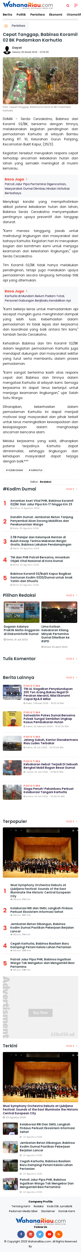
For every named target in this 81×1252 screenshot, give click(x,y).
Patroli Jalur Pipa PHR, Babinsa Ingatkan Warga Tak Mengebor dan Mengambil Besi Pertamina (42, 963)
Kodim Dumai (15, 470)
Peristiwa (37, 14)
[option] (21, 622)
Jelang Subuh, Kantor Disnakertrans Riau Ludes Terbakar (51, 741)
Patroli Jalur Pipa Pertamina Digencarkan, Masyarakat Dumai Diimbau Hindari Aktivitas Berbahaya (37, 188)
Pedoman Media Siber (23, 1211)
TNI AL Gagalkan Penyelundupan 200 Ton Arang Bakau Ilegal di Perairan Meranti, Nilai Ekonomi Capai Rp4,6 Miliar (48, 694)
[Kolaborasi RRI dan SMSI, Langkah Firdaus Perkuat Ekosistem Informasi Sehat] (10, 1129)
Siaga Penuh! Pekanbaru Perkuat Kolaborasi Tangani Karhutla (49, 790)
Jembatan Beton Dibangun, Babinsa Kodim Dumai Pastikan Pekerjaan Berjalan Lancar (42, 927)
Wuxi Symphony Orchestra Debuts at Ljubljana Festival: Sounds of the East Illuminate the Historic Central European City (40, 890)
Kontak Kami (67, 1211)
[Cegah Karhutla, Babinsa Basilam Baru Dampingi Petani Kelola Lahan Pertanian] (10, 1165)
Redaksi (39, 1206)
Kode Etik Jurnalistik (59, 1206)
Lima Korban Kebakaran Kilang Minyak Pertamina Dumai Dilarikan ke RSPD (55, 634)
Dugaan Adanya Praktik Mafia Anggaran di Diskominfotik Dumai (22, 630)
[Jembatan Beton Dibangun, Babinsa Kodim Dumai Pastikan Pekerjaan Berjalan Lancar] (10, 1147)
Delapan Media (42, 1246)
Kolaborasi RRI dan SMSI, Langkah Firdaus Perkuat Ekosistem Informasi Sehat (41, 910)
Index (71, 489)
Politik (21, 14)
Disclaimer (48, 1211)
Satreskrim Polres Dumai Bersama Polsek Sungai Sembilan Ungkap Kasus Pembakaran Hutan (49, 718)
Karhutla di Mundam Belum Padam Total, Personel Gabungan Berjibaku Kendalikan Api (38, 298)
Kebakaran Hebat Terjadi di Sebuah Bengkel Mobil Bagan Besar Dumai (51, 766)
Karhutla (36, 470)
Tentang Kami (20, 1206)
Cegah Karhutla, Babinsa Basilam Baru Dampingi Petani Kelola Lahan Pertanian (40, 945)
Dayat (17, 48)
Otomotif (74, 14)
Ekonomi (55, 14)
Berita (7, 14)
